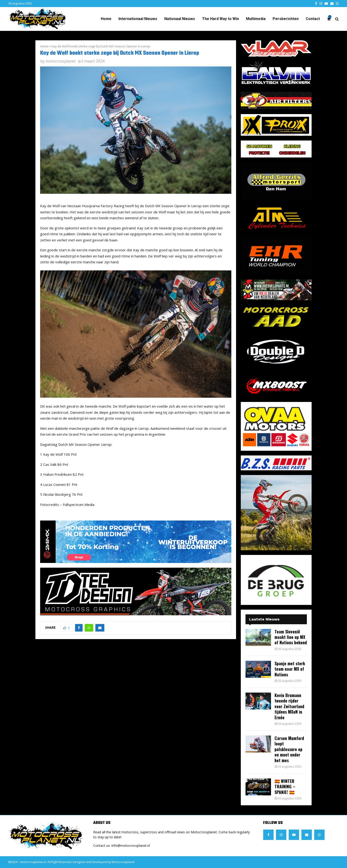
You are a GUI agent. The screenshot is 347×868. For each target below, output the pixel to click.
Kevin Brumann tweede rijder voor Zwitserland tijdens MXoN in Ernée (289, 706)
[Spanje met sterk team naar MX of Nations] (258, 669)
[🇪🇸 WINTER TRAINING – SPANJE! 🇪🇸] (258, 786)
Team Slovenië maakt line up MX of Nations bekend (291, 637)
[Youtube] (294, 835)
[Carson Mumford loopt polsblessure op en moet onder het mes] (258, 744)
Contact (313, 19)
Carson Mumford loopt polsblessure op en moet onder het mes (289, 749)
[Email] (306, 835)
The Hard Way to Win (220, 19)
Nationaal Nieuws (179, 19)
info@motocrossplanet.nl (130, 845)
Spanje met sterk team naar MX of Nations (290, 669)
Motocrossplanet (123, 862)
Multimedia (256, 19)
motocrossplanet (61, 61)
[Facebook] (268, 835)
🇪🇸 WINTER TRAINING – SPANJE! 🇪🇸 (285, 786)
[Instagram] (281, 835)
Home (106, 19)
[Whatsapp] (319, 835)
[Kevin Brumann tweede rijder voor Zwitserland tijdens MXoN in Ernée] (258, 701)
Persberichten (286, 19)
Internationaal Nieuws (137, 19)
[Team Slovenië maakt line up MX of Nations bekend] (258, 637)
